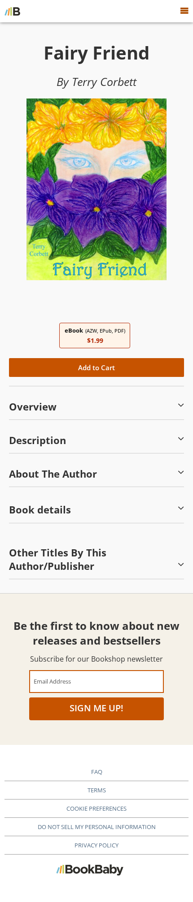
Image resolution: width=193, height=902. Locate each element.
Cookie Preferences (96, 808)
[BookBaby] (12, 11)
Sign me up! (96, 708)
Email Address (52, 681)
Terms (97, 790)
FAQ (96, 772)
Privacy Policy (96, 845)
